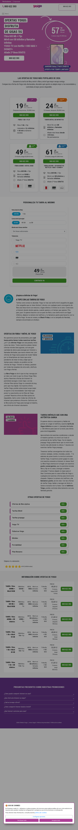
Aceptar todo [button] (56, 820)
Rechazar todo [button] (22, 820)
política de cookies (41, 812)
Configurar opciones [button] (39, 816)
